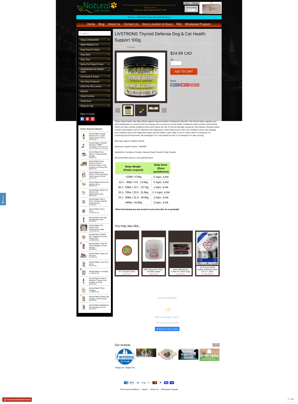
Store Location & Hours (157, 24)
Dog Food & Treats (96, 50)
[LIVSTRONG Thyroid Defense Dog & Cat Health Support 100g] (128, 110)
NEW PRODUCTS (89, 44)
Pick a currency (191, 7)
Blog (101, 24)
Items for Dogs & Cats (96, 65)
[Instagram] (92, 119)
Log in (187, 3)
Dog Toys (96, 60)
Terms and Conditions (129, 389)
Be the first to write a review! (167, 329)
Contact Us (131, 24)
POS (140, 399)
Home (91, 24)
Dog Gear (96, 55)
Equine (96, 92)
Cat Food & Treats (96, 77)
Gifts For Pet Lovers (96, 87)
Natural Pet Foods (148, 395)
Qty (171, 59)
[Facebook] (82, 119)
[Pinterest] (87, 119)
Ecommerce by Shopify (152, 399)
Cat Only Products (96, 82)
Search (145, 389)
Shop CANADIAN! (96, 40)
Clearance (86, 101)
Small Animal (96, 97)
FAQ (178, 24)
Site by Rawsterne (149, 397)
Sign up (195, 3)
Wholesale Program (198, 24)
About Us (114, 24)
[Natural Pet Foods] (96, 7)
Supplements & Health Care (96, 70)
